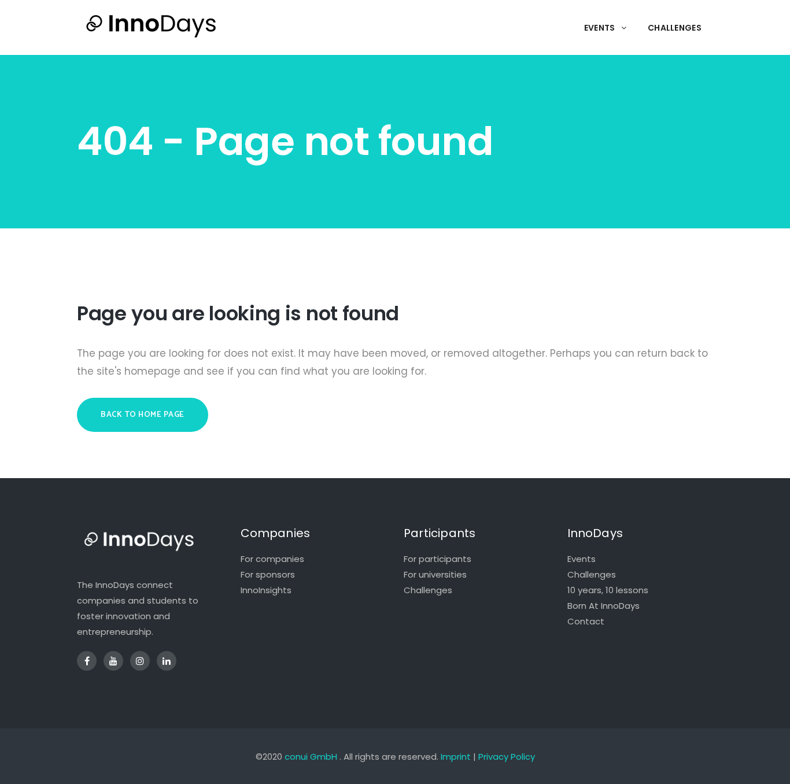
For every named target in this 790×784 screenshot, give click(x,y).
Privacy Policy (506, 756)
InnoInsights (266, 590)
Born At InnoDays (603, 606)
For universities (435, 574)
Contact (585, 621)
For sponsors (268, 574)
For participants (437, 559)
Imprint (456, 756)
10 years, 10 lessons (607, 590)
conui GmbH (311, 756)
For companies (272, 559)
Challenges (428, 590)
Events (581, 559)
